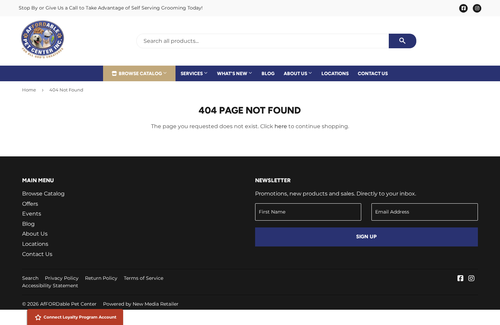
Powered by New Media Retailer (141, 304)
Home (29, 89)
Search (30, 278)
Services (192, 73)
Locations (335, 73)
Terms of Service (143, 278)
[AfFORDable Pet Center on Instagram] (471, 279)
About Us (296, 73)
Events (31, 213)
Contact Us (373, 73)
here (280, 126)
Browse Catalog (140, 73)
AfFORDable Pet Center (68, 304)
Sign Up (366, 237)
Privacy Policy (62, 278)
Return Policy (101, 278)
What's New (232, 73)
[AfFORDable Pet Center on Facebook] (460, 279)
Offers (30, 204)
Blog (268, 73)
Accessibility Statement (50, 285)
